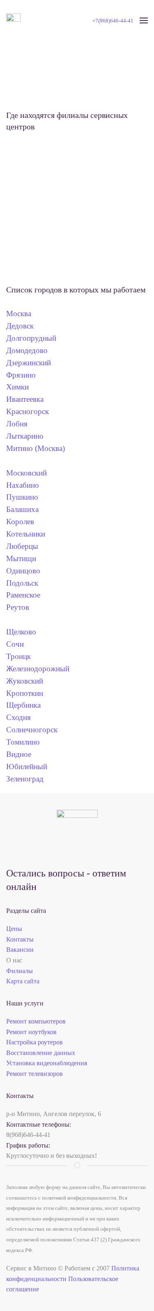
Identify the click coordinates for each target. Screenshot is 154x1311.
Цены (14, 928)
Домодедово (27, 350)
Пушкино (22, 497)
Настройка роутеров (34, 1042)
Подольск (22, 583)
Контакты (20, 939)
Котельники (25, 534)
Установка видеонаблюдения (46, 1063)
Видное (22, 754)
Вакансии (20, 949)
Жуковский (24, 681)
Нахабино (22, 485)
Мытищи (23, 558)
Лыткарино (25, 436)
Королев (20, 521)
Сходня (21, 717)
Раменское (26, 595)
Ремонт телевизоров (34, 1073)
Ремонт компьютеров (36, 1021)
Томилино (26, 742)
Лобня (17, 423)
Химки (17, 387)
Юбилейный (29, 766)
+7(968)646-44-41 (112, 21)
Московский (26, 473)
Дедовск (20, 326)
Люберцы (22, 546)
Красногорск (27, 411)
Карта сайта (22, 981)
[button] (144, 20)
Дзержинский (28, 362)
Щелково (23, 631)
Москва (18, 313)
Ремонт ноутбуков (31, 1031)
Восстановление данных (40, 1052)
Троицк (20, 656)
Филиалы (19, 970)
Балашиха (22, 509)
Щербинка (26, 705)
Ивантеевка (25, 399)
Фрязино (21, 375)
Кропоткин (27, 693)
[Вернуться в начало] (13, 20)
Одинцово (26, 570)
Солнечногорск (35, 729)
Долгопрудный (31, 338)
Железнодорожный (41, 668)
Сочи (18, 644)
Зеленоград (25, 778)
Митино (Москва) (35, 448)
